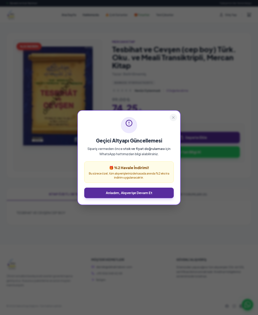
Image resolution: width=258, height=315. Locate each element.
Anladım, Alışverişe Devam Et (129, 193)
